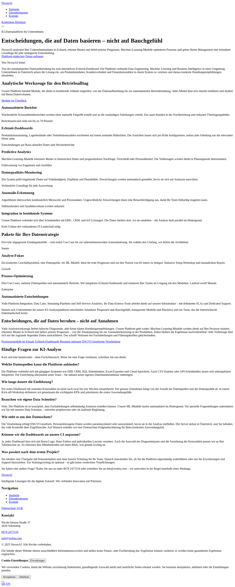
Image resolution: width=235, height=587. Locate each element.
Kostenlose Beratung (13, 22)
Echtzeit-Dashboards (47, 341)
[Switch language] (2, 581)
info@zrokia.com (11, 538)
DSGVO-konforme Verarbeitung (101, 341)
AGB (19, 508)
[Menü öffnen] (2, 26)
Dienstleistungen (18, 12)
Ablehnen (24, 577)
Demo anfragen (34, 56)
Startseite (14, 9)
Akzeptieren (9, 577)
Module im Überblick (13, 100)
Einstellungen (37, 560)
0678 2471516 (9, 532)
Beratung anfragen (70, 341)
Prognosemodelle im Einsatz (17, 341)
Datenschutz (8, 508)
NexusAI (6, 3)
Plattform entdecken (13, 56)
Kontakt (13, 15)
